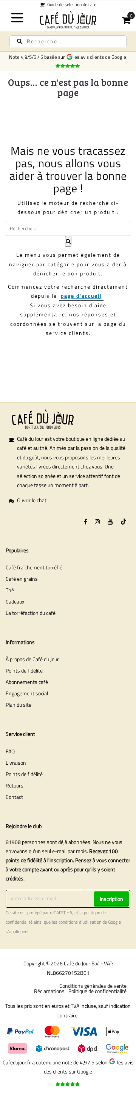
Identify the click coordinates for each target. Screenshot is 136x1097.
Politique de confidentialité (97, 991)
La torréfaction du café (31, 613)
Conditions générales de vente (93, 986)
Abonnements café (27, 682)
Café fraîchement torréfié (34, 567)
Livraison (16, 763)
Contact (14, 797)
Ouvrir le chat (31, 500)
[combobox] (68, 41)
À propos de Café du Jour (32, 659)
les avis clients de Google (101, 57)
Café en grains (22, 579)
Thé (10, 590)
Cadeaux (15, 601)
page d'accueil (81, 296)
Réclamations (49, 991)
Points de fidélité (24, 670)
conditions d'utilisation (80, 922)
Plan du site (18, 705)
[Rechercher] (19, 41)
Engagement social (27, 693)
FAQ (10, 751)
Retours (14, 785)
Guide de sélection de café (70, 4)
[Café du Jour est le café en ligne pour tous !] (68, 19)
